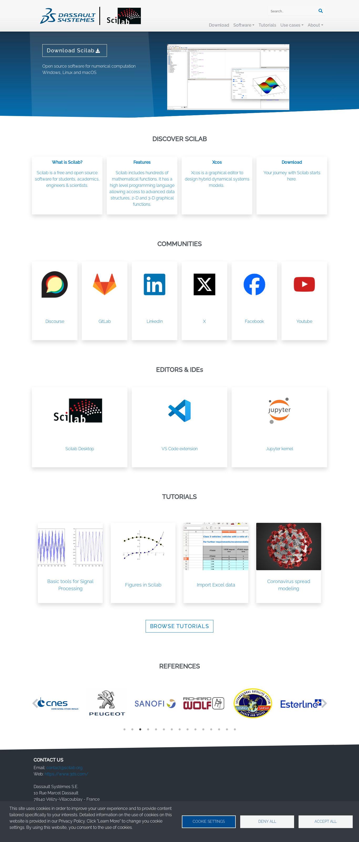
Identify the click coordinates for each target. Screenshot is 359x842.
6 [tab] (163, 728)
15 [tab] (234, 728)
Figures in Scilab (143, 585)
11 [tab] (203, 728)
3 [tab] (140, 728)
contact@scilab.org (64, 767)
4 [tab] (148, 728)
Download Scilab (71, 50)
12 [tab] (211, 728)
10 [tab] (195, 728)
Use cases (290, 25)
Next (324, 703)
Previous (35, 703)
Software (242, 25)
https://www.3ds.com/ (66, 773)
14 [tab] (226, 728)
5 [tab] (155, 728)
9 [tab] (187, 728)
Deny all (267, 821)
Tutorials (267, 25)
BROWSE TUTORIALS (179, 626)
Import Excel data (216, 585)
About (314, 25)
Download (219, 25)
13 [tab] (219, 728)
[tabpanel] (58, 703)
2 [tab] (132, 728)
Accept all (326, 821)
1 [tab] (124, 728)
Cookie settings (209, 821)
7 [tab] (171, 728)
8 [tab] (179, 728)
